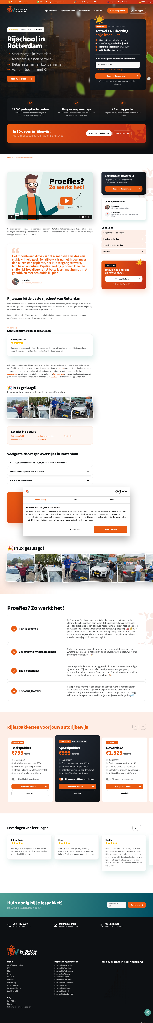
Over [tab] (112, 500)
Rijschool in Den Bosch (63, 979)
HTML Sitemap (13, 985)
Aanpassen (74, 529)
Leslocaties (84, 10)
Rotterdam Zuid (17, 436)
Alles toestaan (111, 529)
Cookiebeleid (12, 991)
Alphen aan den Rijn (46, 436)
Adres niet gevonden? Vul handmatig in (109, 70)
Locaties (10, 979)
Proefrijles (11, 1001)
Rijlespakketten (68, 10)
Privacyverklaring (14, 988)
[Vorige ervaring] (135, 727)
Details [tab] (76, 500)
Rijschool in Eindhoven (63, 982)
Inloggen (139, 10)
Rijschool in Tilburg (62, 988)
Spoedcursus (51, 10)
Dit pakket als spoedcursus (28, 779)
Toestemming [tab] (40, 500)
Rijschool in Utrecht (62, 991)
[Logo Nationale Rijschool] (17, 9)
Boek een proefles (117, 10)
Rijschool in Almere (62, 974)
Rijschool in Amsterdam (63, 965)
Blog (9, 971)
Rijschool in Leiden (62, 985)
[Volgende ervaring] (143, 727)
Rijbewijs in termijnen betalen (19, 1007)
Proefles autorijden (15, 965)
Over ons (97, 10)
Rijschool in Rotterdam (63, 971)
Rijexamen (11, 1004)
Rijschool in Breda (61, 976)
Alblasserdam (16, 439)
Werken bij (11, 982)
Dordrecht (68, 436)
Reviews (10, 976)
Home (9, 157)
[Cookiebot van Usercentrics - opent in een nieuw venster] (117, 492)
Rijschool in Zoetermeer (64, 994)
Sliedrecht (42, 439)
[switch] (13, 779)
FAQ (8, 968)
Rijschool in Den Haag (63, 968)
